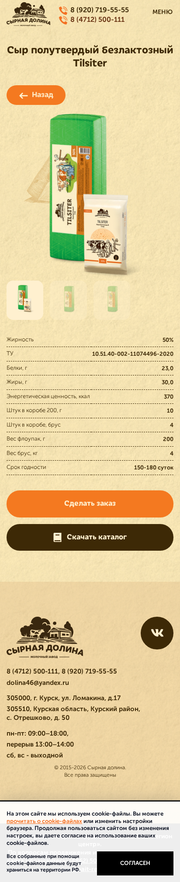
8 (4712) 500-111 (97, 20)
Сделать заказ (90, 503)
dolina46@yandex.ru (38, 683)
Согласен (135, 863)
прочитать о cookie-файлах (44, 821)
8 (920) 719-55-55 (99, 10)
